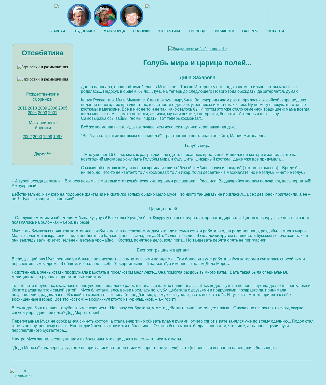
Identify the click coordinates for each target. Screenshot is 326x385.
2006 (52, 108)
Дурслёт (42, 154)
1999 (47, 137)
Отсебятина (43, 53)
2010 (32, 108)
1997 (57, 137)
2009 (42, 108)
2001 (52, 113)
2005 (62, 108)
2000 (37, 137)
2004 (32, 113)
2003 (42, 113)
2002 (27, 137)
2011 (22, 108)
